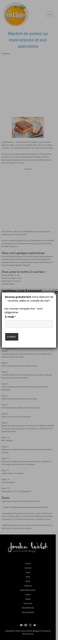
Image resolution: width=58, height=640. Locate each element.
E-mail (10, 317)
